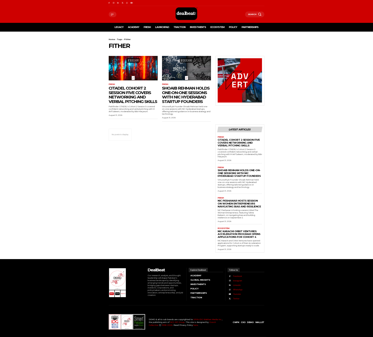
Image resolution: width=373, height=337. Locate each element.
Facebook (237, 276)
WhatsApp (237, 289)
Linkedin (237, 285)
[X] (122, 3)
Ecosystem (223, 228)
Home (112, 39)
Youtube (237, 294)
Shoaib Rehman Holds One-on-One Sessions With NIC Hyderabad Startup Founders (186, 95)
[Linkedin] (118, 3)
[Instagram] (113, 3)
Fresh (112, 84)
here (195, 325)
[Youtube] (131, 3)
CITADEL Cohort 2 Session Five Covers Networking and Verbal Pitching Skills (133, 95)
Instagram (237, 280)
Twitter (236, 298)
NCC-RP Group (177, 322)
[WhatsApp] (127, 3)
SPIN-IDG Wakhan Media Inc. (207, 319)
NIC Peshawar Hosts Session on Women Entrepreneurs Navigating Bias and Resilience (239, 203)
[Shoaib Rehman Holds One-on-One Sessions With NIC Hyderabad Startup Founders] (186, 68)
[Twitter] (229, 298)
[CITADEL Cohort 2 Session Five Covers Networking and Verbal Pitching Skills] (133, 68)
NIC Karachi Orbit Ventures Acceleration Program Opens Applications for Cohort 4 (239, 234)
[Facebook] (109, 3)
